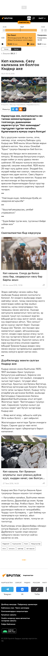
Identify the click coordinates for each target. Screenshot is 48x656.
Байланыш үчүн (7, 608)
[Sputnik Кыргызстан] (7, 19)
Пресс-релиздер (22, 608)
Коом (26, 544)
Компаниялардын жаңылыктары (14, 611)
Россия (36, 582)
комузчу (12, 549)
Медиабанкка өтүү (33, 105)
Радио (27, 582)
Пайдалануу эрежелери (27, 604)
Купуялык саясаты (8, 615)
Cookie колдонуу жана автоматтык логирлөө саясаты (15, 619)
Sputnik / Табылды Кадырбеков (14, 105)
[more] (43, 284)
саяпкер (20, 549)
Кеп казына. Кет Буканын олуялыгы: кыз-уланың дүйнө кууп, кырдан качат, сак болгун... (24, 475)
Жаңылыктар (35, 544)
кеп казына (30, 549)
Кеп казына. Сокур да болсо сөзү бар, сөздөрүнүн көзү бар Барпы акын (22, 276)
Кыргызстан (16, 544)
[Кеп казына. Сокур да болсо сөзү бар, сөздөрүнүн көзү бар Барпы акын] (24, 253)
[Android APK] (9, 631)
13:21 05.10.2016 (7, 74)
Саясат (18, 582)
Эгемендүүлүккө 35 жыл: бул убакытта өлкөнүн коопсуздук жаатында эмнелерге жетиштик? (20, 41)
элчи (4, 549)
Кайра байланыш (8, 624)
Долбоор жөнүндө (9, 604)
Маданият (5, 544)
